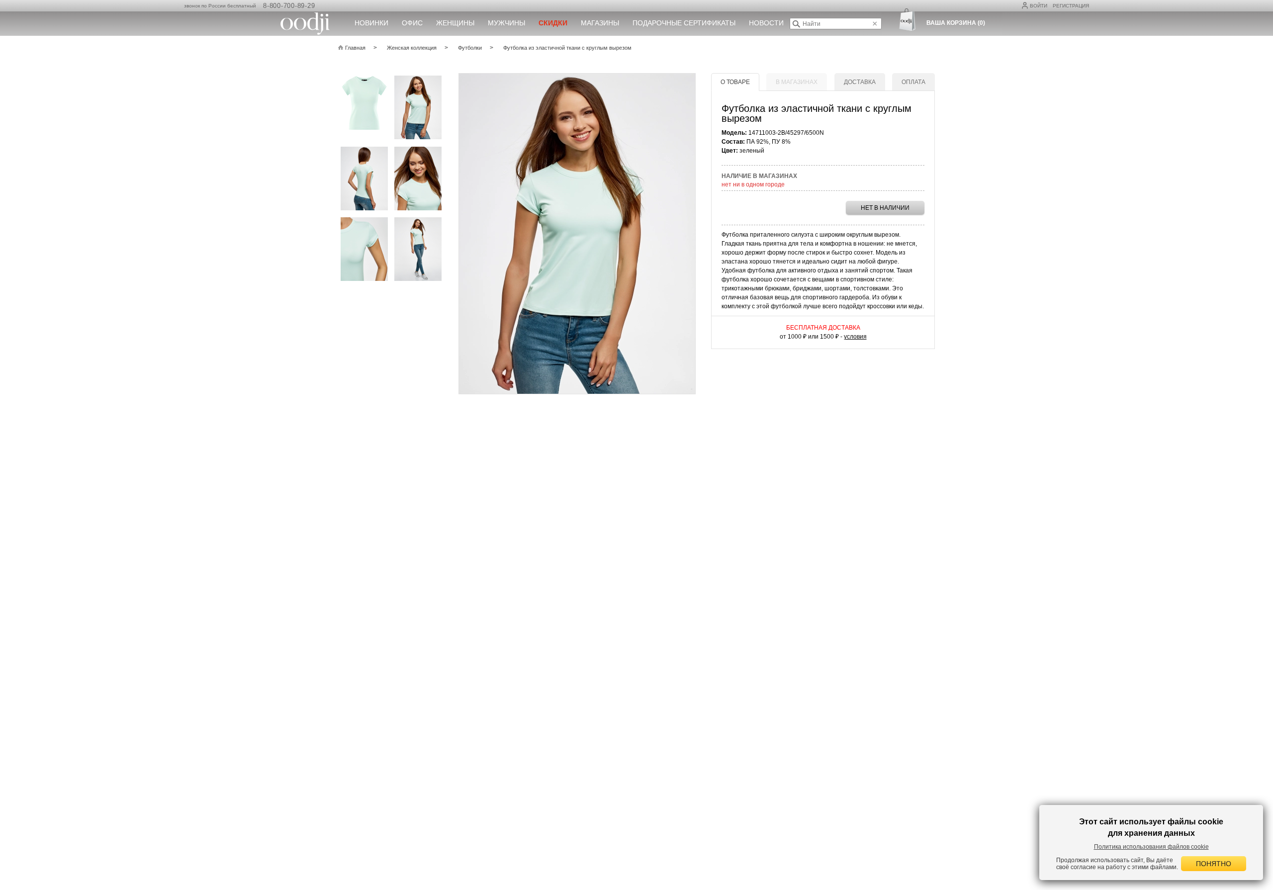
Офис (412, 23)
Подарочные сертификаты (684, 23)
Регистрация (1071, 5)
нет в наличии (885, 207)
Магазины (600, 23)
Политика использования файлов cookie (1151, 846)
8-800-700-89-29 (289, 5)
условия (855, 336)
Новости (766, 23)
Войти (1038, 5)
